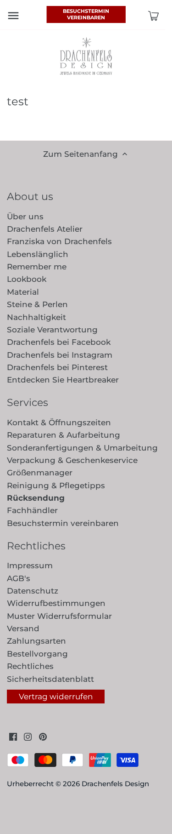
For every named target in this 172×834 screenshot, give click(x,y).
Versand (23, 628)
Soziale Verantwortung (52, 329)
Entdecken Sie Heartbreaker (63, 379)
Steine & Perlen (37, 304)
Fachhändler (32, 510)
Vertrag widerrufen (56, 696)
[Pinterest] (43, 736)
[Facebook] (13, 736)
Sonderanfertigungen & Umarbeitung (82, 447)
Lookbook (26, 279)
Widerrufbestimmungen (56, 603)
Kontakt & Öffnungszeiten (59, 422)
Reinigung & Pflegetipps (56, 485)
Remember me (37, 266)
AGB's (18, 578)
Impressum (30, 565)
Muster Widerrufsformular (59, 616)
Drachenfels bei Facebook (59, 342)
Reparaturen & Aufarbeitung (63, 435)
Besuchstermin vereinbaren (86, 14)
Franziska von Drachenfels (59, 241)
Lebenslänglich (37, 254)
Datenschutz (32, 590)
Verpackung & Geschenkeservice (72, 460)
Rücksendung (36, 498)
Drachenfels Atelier (45, 229)
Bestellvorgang (37, 653)
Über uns (25, 216)
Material (23, 292)
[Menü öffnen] (13, 16)
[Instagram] (28, 736)
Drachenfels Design (115, 783)
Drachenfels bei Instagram (59, 355)
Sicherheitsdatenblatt (50, 679)
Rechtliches (30, 666)
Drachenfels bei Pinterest (57, 367)
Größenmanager (39, 472)
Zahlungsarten (36, 640)
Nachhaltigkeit (36, 317)
